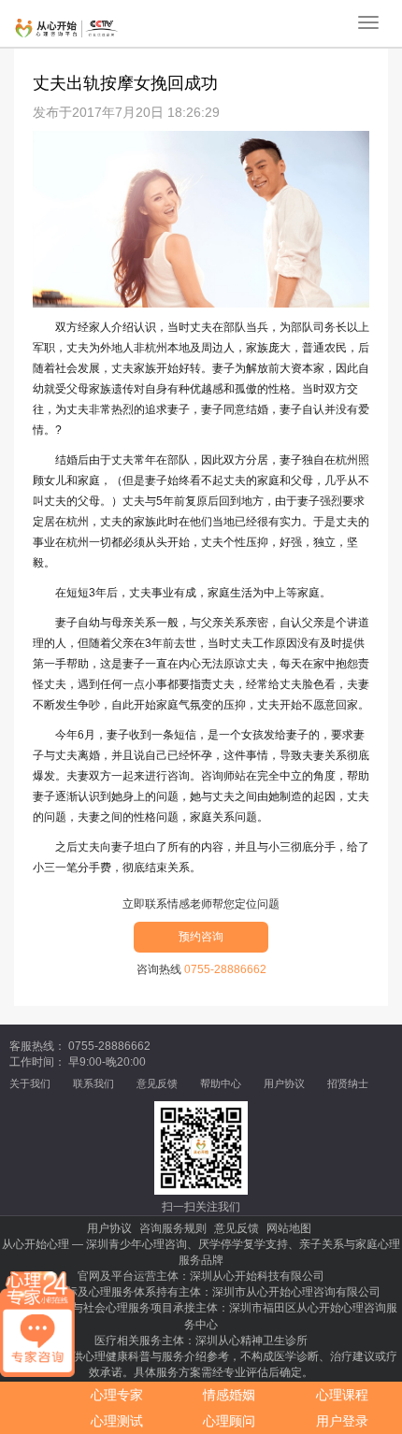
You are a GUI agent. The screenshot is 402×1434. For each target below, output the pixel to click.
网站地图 (288, 1228)
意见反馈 (157, 1083)
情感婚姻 (229, 1394)
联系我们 (93, 1083)
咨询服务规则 (173, 1228)
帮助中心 (220, 1083)
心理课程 (342, 1394)
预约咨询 (201, 936)
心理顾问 (229, 1420)
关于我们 (29, 1083)
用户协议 (284, 1083)
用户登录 (342, 1420)
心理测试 (117, 1420)
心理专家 (117, 1394)
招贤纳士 (347, 1083)
